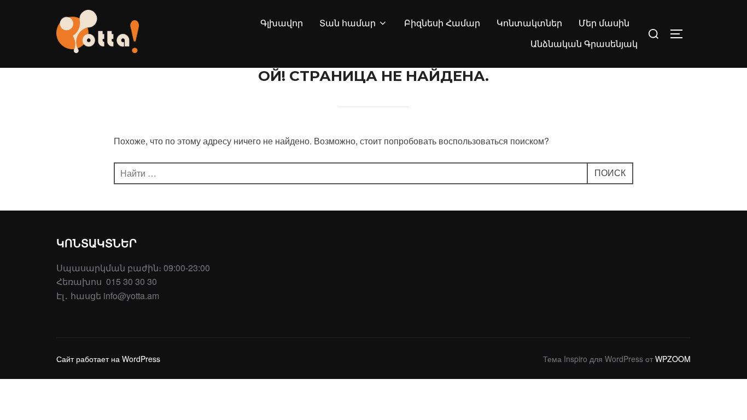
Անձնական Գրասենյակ (584, 44)
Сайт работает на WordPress (108, 358)
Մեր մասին (604, 23)
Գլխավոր (281, 23)
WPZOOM (673, 358)
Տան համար (347, 23)
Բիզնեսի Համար (442, 23)
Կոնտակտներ (529, 23)
